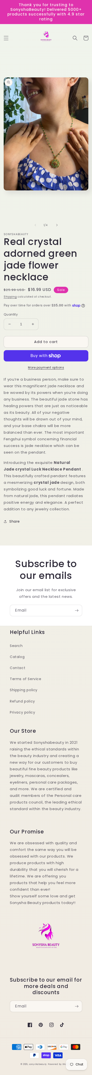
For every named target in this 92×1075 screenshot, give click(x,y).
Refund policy (22, 701)
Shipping (10, 297)
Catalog (17, 656)
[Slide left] (35, 225)
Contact (17, 667)
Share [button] (14, 521)
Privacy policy (22, 712)
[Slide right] (57, 225)
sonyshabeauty (38, 1064)
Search (16, 645)
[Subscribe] (76, 610)
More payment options (46, 367)
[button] (6, 38)
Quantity (11, 314)
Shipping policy (24, 690)
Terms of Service (25, 678)
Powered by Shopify (59, 1064)
